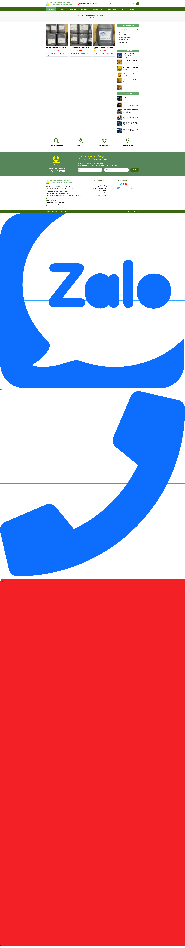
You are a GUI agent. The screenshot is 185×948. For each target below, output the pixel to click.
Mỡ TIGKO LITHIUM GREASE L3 (130, 67)
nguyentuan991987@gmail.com (55, 202)
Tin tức (123, 9)
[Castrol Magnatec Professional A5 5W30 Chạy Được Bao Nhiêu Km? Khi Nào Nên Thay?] (119, 111)
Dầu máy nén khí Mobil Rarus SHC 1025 (56, 47)
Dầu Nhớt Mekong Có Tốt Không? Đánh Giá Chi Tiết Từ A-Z (131, 130)
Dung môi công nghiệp (124, 37)
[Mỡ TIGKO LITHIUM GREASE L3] (119, 68)
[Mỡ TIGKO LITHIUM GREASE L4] (119, 62)
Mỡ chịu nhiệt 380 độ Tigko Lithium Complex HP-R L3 (129, 54)
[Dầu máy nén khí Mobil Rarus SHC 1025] (57, 35)
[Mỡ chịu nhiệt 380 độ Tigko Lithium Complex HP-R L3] (119, 55)
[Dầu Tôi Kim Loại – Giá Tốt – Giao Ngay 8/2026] (119, 98)
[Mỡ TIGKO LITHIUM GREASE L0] (119, 87)
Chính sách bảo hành (100, 190)
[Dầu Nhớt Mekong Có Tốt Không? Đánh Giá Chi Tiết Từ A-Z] (119, 130)
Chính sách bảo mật (100, 193)
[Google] (126, 184)
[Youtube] (123, 184)
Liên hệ (132, 9)
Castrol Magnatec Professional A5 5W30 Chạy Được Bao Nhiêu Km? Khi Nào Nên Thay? (131, 111)
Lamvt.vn (137, 211)
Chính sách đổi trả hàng (101, 195)
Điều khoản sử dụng (100, 184)
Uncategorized (122, 45)
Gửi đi (134, 170)
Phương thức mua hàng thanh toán (104, 186)
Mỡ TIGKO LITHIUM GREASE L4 (130, 61)
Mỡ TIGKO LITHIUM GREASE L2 (130, 73)
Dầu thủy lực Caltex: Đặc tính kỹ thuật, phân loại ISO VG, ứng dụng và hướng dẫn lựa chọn (131, 124)
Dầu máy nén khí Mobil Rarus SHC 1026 (80, 47)
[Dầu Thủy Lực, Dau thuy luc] (59, 3)
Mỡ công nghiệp (111, 9)
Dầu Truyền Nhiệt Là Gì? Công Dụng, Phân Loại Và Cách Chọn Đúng (130, 117)
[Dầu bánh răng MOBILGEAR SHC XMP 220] (12, 934)
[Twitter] (121, 184)
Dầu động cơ (84, 9)
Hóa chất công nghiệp (124, 39)
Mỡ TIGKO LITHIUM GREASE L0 (130, 86)
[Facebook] (118, 184)
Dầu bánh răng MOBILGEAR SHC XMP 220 (24, 935)
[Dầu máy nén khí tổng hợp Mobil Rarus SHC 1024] (104, 35)
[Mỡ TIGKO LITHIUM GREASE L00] (119, 80)
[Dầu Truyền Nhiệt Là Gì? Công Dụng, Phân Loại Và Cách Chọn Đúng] (119, 117)
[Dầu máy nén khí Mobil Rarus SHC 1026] (81, 35)
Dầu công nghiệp (98, 9)
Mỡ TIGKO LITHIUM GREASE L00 (131, 79)
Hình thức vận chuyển (100, 188)
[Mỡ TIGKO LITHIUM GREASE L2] (119, 74)
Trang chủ (51, 9)
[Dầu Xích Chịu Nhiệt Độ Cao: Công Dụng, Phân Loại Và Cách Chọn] (119, 105)
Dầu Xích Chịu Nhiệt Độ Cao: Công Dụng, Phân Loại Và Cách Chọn (131, 104)
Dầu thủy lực (72, 9)
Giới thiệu (61, 9)
